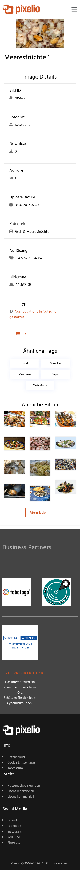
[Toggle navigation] (74, 9)
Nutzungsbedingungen (23, 785)
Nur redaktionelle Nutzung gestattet (32, 314)
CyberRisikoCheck (23, 673)
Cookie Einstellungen (22, 762)
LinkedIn (13, 820)
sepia (55, 374)
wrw (48, 445)
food (25, 363)
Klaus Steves (22, 421)
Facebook (14, 825)
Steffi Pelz (47, 421)
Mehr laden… (40, 512)
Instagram (14, 831)
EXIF (26, 334)
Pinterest (13, 842)
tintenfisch (40, 385)
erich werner (23, 446)
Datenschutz (16, 757)
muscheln (25, 374)
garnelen (55, 363)
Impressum (15, 768)
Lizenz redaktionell (20, 791)
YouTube (13, 837)
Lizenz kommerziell (20, 796)
